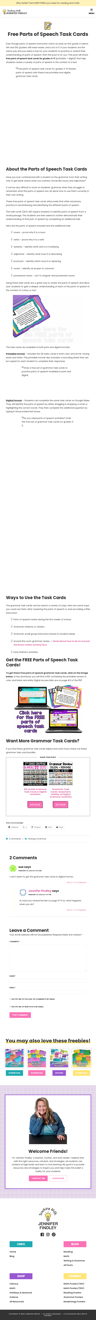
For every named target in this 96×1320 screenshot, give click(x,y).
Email (12, 987)
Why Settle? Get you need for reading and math (48, 3)
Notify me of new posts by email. (28, 1007)
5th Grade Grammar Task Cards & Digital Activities (35, 792)
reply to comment (77, 882)
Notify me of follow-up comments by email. (33, 999)
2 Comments (15, 838)
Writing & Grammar (37, 838)
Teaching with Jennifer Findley (14, 11)
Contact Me (38, 1178)
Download (14, 1073)
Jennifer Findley (40, 891)
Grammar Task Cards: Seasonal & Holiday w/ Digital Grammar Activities (61, 793)
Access (59, 1073)
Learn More (58, 1178)
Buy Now (35, 805)
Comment (14, 941)
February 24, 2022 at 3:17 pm (39, 895)
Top (90, 1314)
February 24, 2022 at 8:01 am (30, 871)
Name (12, 976)
